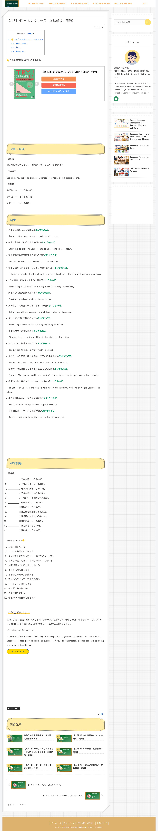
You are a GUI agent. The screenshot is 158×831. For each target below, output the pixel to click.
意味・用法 (18, 43)
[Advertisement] (56, 124)
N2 (18, 708)
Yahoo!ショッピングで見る (58, 91)
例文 (15, 47)
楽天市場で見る (59, 85)
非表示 (30, 33)
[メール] (116, 98)
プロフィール (56, 823)
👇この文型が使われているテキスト (25, 39)
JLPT (11, 708)
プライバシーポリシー (85, 823)
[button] (148, 22)
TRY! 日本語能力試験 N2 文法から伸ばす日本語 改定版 (69, 72)
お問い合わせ (18, 651)
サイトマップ (69, 823)
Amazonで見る (58, 79)
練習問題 (17, 52)
